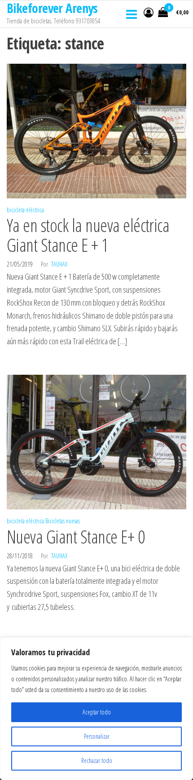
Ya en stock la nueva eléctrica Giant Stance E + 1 (88, 235)
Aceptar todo (97, 712)
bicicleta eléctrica (25, 210)
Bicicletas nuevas (62, 521)
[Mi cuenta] (149, 12)
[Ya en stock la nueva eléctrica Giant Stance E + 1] (96, 129)
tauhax (59, 264)
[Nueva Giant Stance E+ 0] (96, 441)
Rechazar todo (96, 760)
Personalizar (97, 736)
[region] (96, 708)
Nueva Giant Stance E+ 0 (76, 536)
